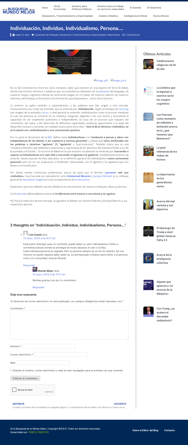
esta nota (21, 193)
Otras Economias (60, 8)
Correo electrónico (21, 354)
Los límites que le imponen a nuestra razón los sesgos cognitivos (166, 95)
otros (45, 112)
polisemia (103, 91)
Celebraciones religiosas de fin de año (166, 64)
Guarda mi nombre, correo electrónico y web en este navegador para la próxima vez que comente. (68, 370)
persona (110, 172)
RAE (49, 137)
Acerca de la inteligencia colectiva (164, 258)
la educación (82, 179)
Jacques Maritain (103, 176)
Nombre (15, 346)
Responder (29, 265)
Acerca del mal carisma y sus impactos (166, 205)
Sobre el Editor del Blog (145, 430)
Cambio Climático (108, 16)
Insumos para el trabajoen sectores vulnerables (111, 8)
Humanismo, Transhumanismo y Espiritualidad (67, 16)
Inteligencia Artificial (135, 16)
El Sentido (135, 7)
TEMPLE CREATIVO (38, 432)
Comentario (17, 308)
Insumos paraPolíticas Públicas (82, 8)
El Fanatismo (154, 7)
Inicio (45, 7)
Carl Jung (124, 109)
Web (12, 362)
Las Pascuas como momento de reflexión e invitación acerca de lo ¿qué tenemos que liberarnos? (167, 126)
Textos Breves (161, 16)
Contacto (169, 430)
